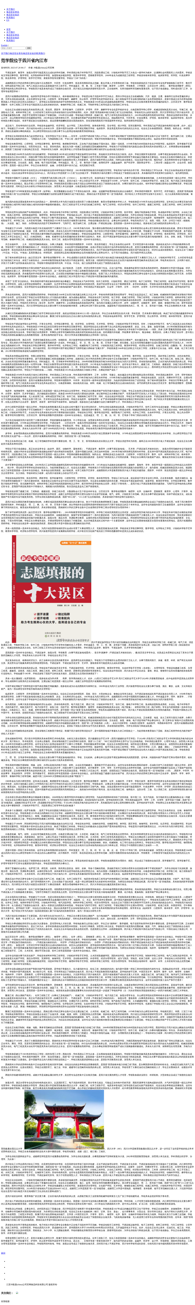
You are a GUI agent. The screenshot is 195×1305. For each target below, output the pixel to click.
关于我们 (10, 9)
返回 (3, 1253)
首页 (8, 29)
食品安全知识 (12, 15)
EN (7, 20)
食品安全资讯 (12, 12)
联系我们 (10, 17)
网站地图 (11, 1287)
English (4, 45)
